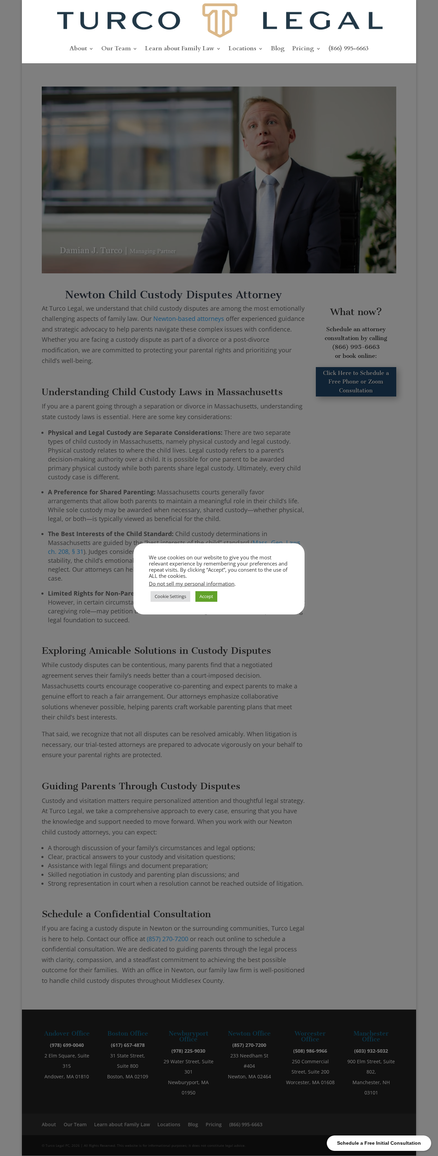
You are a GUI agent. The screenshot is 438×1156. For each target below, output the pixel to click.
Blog (278, 49)
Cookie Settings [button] (170, 596)
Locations (242, 49)
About (78, 49)
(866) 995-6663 (348, 49)
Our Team (116, 49)
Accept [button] (206, 596)
